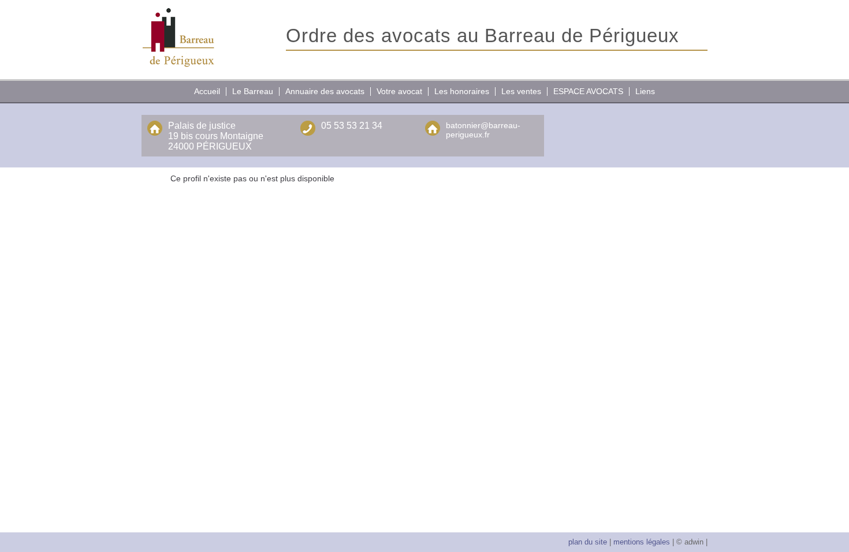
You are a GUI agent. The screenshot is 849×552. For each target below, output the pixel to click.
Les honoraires (461, 91)
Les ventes (521, 91)
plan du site (587, 542)
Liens (645, 91)
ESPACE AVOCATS (588, 91)
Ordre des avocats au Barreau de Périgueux (482, 35)
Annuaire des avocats (324, 91)
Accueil (207, 91)
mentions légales (640, 542)
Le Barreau (252, 91)
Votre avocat (399, 91)
